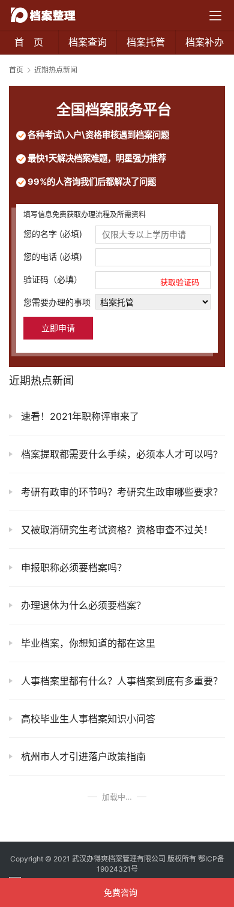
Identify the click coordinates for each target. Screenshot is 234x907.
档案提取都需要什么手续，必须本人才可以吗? (118, 454)
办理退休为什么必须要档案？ (82, 605)
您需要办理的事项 (57, 302)
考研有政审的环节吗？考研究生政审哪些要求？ (120, 492)
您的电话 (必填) (52, 256)
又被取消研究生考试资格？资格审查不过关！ (115, 530)
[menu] (215, 15)
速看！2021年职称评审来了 (78, 416)
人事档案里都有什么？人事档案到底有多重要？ (120, 681)
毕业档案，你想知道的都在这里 (86, 643)
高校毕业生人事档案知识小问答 (86, 719)
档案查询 (87, 42)
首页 (16, 69)
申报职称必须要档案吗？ (72, 567)
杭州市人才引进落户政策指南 (82, 756)
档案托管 (146, 42)
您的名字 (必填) (52, 234)
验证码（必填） (111, 280)
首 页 (28, 42)
